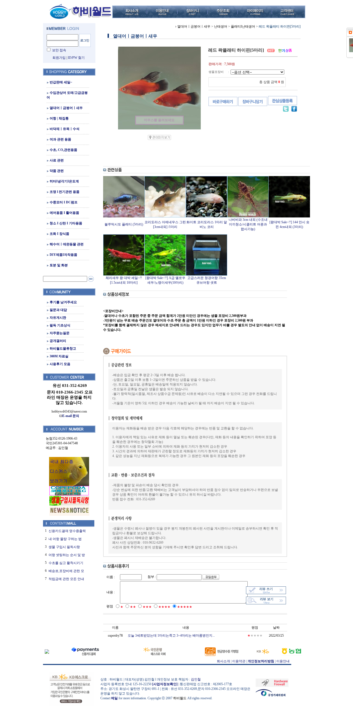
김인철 (196, 679)
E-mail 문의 (70, 416)
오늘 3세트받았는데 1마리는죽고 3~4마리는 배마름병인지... (171, 635)
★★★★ (164, 607)
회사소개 (223, 661)
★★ (133, 607)
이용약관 (238, 661)
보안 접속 (59, 50)
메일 (114, 698)
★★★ (147, 607)
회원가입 (59, 58)
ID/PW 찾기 (76, 58)
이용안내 (283, 661)
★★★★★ (184, 607)
